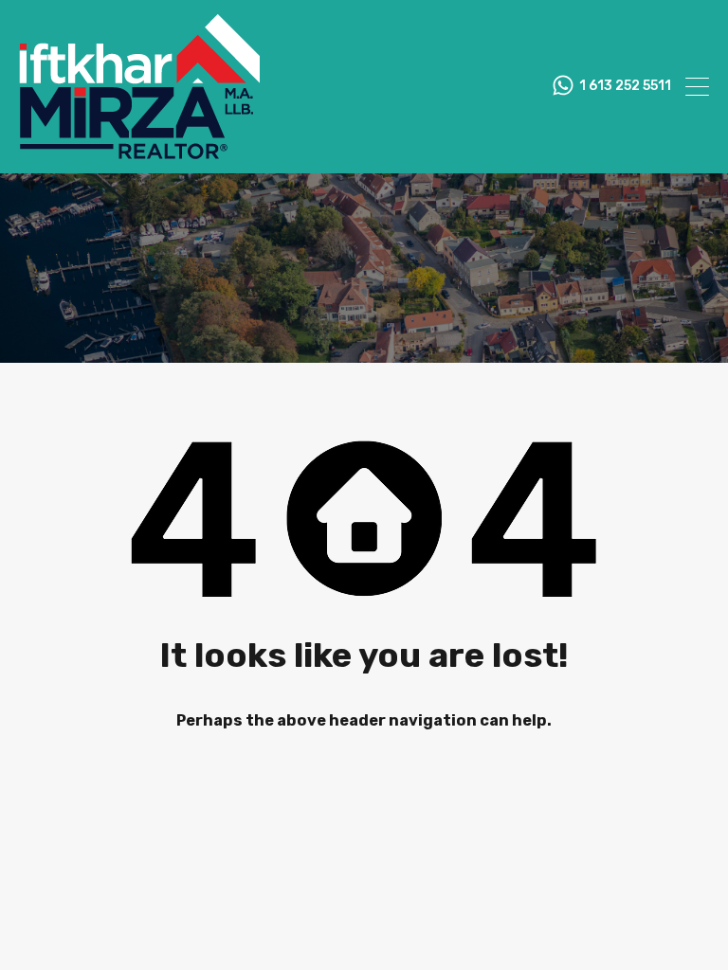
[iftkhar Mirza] (139, 150)
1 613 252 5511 (625, 86)
